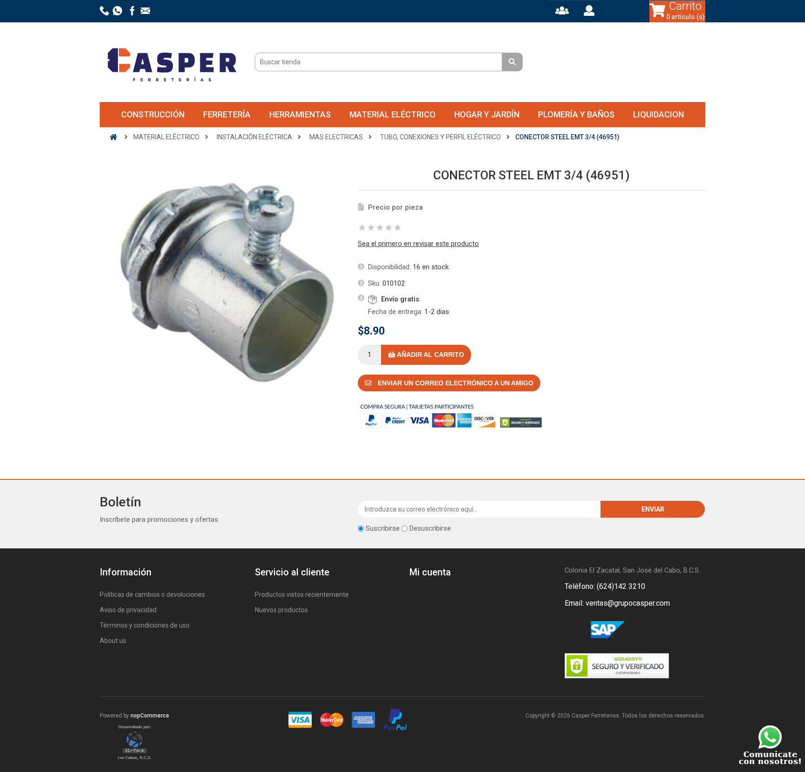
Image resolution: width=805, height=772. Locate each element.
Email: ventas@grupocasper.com (617, 603)
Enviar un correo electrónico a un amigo (454, 383)
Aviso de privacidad (128, 610)
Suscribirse (383, 528)
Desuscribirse (430, 528)
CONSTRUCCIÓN (152, 114)
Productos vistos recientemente (302, 594)
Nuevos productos (281, 610)
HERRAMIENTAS (300, 114)
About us (113, 640)
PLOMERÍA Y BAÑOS (576, 114)
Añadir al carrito (430, 354)
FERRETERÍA (227, 114)
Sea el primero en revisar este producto (418, 243)
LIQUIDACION (658, 114)
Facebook (573, 630)
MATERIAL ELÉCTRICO (392, 114)
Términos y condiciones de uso (145, 625)
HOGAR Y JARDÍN (486, 114)
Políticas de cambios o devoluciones (152, 594)
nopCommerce (149, 715)
